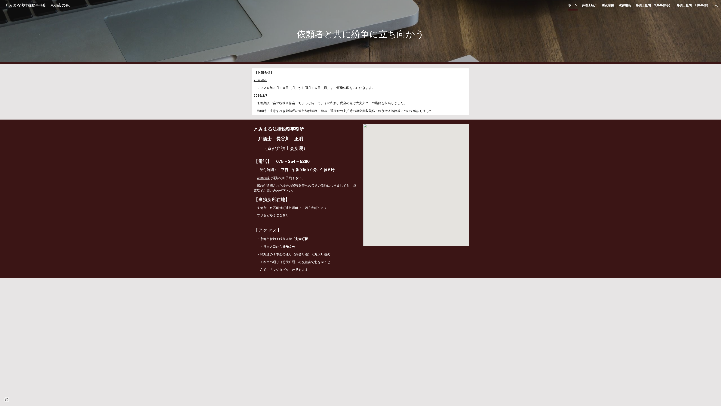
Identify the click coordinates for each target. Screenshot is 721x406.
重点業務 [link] (608, 5)
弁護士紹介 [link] (589, 5)
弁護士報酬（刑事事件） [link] (693, 5)
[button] (716, 5)
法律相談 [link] (625, 5)
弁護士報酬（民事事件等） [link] (654, 5)
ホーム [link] (572, 5)
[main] (360, 32)
